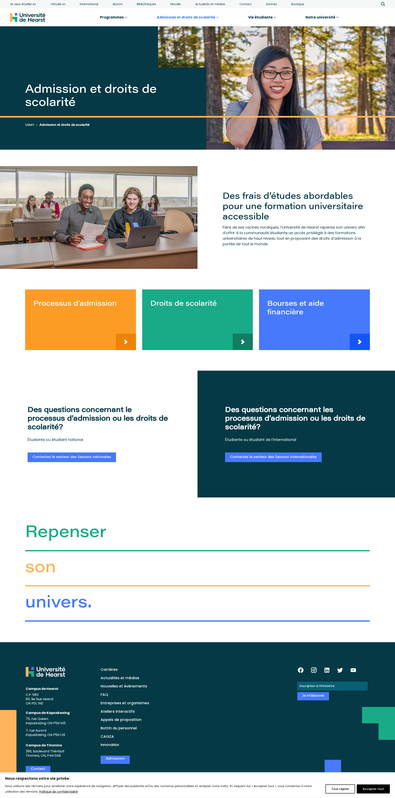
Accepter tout (373, 789)
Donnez (271, 4)
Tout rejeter (340, 789)
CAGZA (107, 736)
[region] (197, 785)
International (89, 4)
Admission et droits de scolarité (186, 17)
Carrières (109, 669)
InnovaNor (110, 744)
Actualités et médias (210, 4)
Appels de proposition (121, 719)
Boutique (297, 4)
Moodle (175, 4)
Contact (245, 4)
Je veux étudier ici (23, 4)
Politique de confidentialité (58, 792)
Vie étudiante (260, 17)
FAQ (104, 694)
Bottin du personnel (119, 728)
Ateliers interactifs (118, 711)
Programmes (112, 17)
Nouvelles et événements (124, 686)
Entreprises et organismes (125, 702)
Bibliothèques (146, 4)
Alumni (117, 4)
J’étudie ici (57, 4)
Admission (115, 759)
